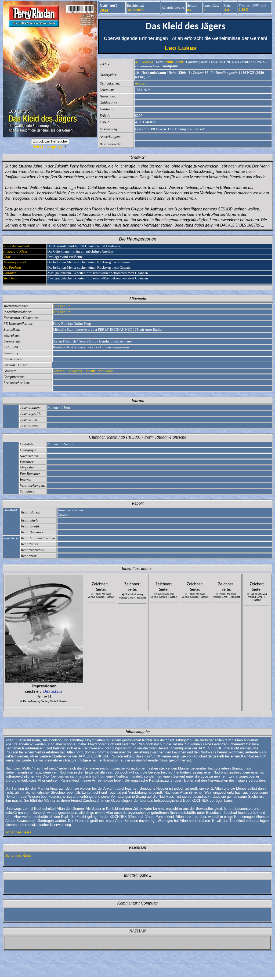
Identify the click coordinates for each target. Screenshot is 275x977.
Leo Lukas (185, 48)
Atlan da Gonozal (16, 246)
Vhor (6, 257)
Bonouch (9, 273)
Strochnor (10, 278)
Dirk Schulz (61, 306)
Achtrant (141, 83)
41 (137, 62)
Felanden (76, 371)
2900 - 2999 (174, 62)
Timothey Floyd (14, 262)
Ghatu (90, 371)
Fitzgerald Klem (15, 251)
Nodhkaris (106, 371)
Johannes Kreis (18, 832)
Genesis (147, 62)
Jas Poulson (12, 267)
